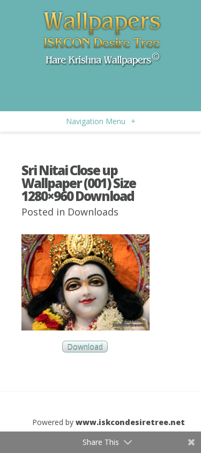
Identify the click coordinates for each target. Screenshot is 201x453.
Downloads (93, 211)
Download (85, 347)
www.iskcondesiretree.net (130, 422)
